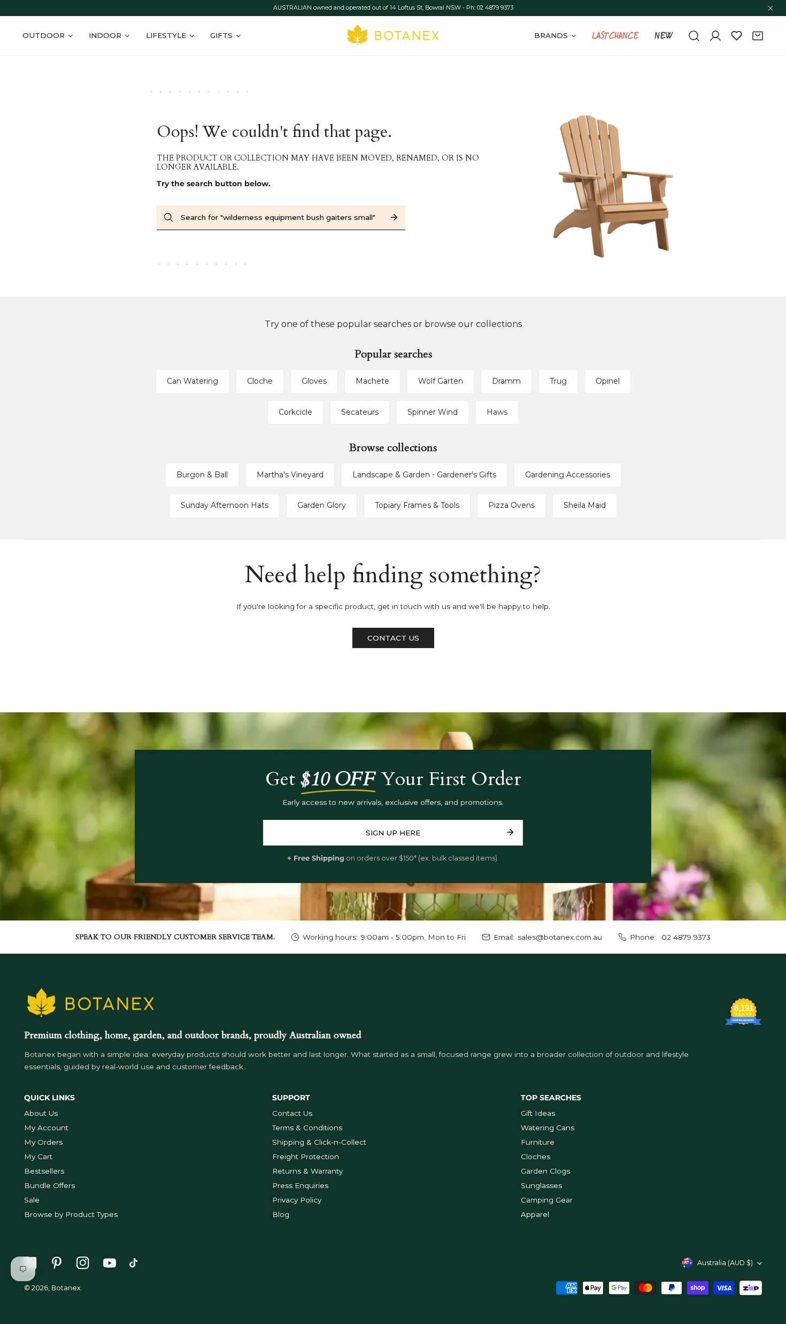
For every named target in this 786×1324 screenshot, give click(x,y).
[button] (757, 36)
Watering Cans (547, 1127)
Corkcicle (295, 412)
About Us (41, 1113)
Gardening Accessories (567, 475)
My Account (46, 1127)
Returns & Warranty (307, 1171)
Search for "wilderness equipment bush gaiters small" (278, 217)
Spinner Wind (432, 412)
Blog (280, 1214)
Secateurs (360, 412)
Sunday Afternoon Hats (224, 505)
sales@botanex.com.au (560, 937)
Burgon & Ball (202, 475)
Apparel (535, 1214)
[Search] (694, 36)
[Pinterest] (57, 1263)
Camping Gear (547, 1200)
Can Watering (192, 381)
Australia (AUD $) (725, 1263)
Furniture (537, 1142)
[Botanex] (393, 35)
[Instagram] (83, 1263)
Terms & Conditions (307, 1127)
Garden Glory (321, 505)
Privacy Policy (296, 1200)
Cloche (260, 381)
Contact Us (292, 1113)
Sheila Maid (585, 505)
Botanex (66, 1288)
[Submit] (510, 832)
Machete (372, 381)
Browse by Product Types (71, 1214)
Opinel (608, 381)
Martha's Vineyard (290, 475)
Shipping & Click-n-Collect (319, 1142)
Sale (32, 1200)
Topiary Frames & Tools (417, 505)
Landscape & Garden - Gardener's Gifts (424, 475)
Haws (497, 412)
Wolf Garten (440, 381)
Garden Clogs (545, 1171)
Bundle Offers (49, 1185)
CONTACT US (393, 638)
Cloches (535, 1156)
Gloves (314, 381)
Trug (558, 381)
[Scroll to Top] (767, 1268)
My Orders (43, 1142)
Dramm (506, 381)
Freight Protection (305, 1156)
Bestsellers (44, 1171)
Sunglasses (541, 1185)
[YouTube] (109, 1263)
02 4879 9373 (685, 937)
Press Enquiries (300, 1185)
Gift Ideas (538, 1113)
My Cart (38, 1156)
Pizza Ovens (511, 505)
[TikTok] (135, 1263)
